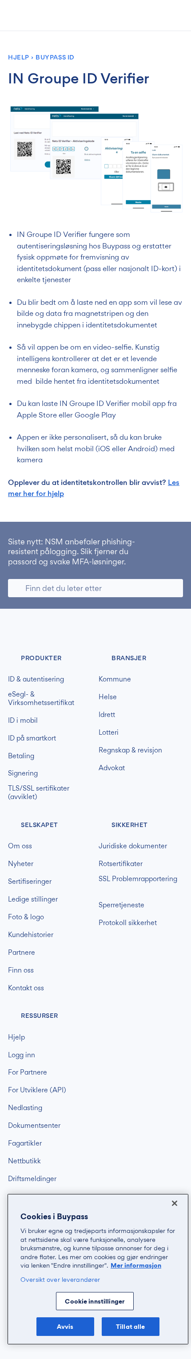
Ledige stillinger (33, 899)
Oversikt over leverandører (60, 1279)
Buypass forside (36, 15)
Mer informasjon (136, 1265)
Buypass (15, 630)
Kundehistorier (30, 935)
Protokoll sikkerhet (128, 923)
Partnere (21, 953)
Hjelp (18, 57)
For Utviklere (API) (37, 1090)
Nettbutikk (24, 1161)
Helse (108, 697)
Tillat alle (130, 1326)
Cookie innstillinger (95, 1301)
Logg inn (21, 1055)
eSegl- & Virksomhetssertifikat (41, 698)
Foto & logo (26, 917)
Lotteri (109, 733)
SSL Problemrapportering (138, 879)
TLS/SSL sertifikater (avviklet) (38, 792)
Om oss (20, 846)
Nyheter (20, 864)
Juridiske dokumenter (133, 846)
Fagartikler (25, 1143)
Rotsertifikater (121, 864)
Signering (23, 773)
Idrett (107, 715)
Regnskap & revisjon (130, 750)
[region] (98, 1269)
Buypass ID (55, 57)
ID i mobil (23, 721)
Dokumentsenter (34, 1126)
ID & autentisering (36, 679)
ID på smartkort (32, 738)
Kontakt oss (26, 988)
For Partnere (27, 1072)
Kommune (115, 679)
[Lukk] (174, 1203)
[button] (136, 16)
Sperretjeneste (121, 905)
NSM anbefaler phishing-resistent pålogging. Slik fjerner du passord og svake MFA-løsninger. (71, 551)
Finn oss (21, 970)
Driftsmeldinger (32, 1179)
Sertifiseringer (30, 882)
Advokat (112, 768)
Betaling (21, 756)
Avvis (65, 1326)
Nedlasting (25, 1108)
